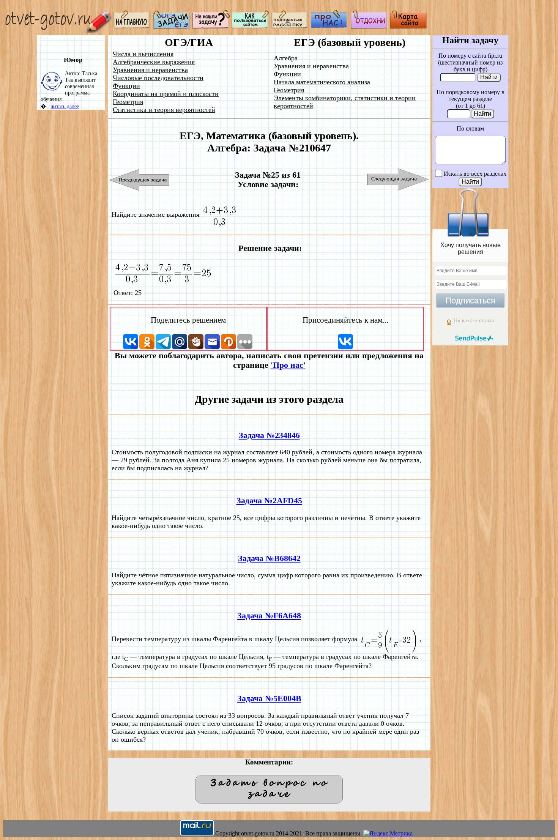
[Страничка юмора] (369, 27)
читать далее (64, 106)
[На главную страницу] (132, 27)
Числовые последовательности (158, 78)
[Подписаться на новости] (290, 27)
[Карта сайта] (408, 27)
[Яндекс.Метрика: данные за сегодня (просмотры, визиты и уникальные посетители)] (388, 833)
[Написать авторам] (211, 27)
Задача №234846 (269, 435)
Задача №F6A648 (269, 615)
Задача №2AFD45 (269, 500)
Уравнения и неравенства (150, 70)
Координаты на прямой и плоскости (166, 94)
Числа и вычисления (143, 54)
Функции (126, 86)
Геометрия (128, 102)
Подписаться (470, 300)
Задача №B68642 (269, 558)
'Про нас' (288, 365)
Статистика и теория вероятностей (164, 109)
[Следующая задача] (398, 179)
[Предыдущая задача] (139, 179)
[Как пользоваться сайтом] (251, 27)
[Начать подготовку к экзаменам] (172, 27)
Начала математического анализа (322, 82)
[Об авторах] (329, 27)
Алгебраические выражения (154, 62)
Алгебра (286, 58)
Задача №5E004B (269, 698)
